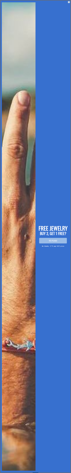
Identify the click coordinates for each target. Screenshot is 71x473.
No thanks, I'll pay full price (53, 246)
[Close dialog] (69, 2)
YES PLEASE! (53, 240)
